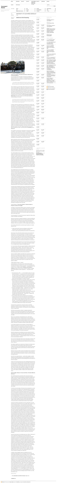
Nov (38, 46)
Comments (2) (13, 478)
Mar (42, 40)
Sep (42, 37)
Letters (12, 4)
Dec (38, 25)
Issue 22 (27, 1)
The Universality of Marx (50, 22)
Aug (42, 25)
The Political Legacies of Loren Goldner (50, 20)
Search (48, 4)
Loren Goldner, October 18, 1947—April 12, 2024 (33, 2)
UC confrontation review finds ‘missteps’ (18, 475)
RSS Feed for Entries (51, 86)
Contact (48, 1)
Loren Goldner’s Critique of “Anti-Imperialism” (51, 25)
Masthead (43, 1)
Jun (38, 49)
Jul (38, 22)
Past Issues (18, 4)
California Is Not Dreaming (22, 17)
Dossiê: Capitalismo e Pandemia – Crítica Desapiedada (50, 79)
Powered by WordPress (51, 89)
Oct (42, 31)
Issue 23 (37, 1)
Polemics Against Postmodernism (49, 35)
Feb (42, 52)
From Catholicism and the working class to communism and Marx (51, 43)
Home (12, 1)
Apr (38, 20)
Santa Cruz (13, 128)
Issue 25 (22, 1)
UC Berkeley (29, 127)
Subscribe (17, 1)
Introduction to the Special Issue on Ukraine (51, 55)
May (42, 28)
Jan (42, 34)
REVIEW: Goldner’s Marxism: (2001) (51, 30)
